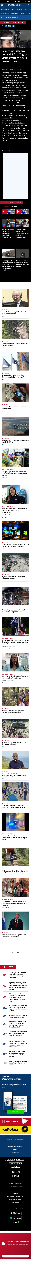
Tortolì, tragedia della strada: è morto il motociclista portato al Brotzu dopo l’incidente (18, 974)
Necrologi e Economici (15, 1186)
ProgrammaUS (5, 9)
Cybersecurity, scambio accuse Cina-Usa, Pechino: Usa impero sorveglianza (15, 545)
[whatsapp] (8, 1)
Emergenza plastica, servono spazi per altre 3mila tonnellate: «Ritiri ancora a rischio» (14, 473)
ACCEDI (27, 1)
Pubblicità (15, 1190)
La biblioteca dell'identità (15, 1146)
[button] (2, 26)
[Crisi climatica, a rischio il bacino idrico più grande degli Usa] (15, 426)
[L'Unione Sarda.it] (15, 5)
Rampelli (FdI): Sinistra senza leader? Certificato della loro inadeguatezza (22, 233)
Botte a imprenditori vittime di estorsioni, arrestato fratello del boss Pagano (15, 872)
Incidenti (23, 13)
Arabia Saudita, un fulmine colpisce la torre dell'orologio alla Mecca (22, 263)
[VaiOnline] (15, 1172)
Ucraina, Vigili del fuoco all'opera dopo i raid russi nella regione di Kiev (15, 611)
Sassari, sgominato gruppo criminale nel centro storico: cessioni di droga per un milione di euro (18, 1044)
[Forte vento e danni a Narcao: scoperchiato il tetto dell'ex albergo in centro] (15, 822)
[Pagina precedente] (21, 952)
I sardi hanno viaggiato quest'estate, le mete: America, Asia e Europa (15, 677)
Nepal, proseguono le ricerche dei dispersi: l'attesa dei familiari (13, 711)
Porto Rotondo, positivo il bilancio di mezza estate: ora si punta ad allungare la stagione (15, 903)
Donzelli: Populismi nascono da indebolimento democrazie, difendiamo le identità (8, 234)
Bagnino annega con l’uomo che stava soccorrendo (18, 1016)
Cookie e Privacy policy (15, 1183)
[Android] (15, 1218)
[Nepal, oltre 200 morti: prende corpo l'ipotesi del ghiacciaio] (15, 728)
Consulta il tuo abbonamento (15, 1139)
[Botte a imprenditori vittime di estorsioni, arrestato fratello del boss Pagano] (15, 857)
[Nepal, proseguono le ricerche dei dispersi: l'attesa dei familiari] (15, 696)
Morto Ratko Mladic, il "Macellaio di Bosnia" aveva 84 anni (14, 313)
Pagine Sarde (15, 1152)
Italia (26, 9)
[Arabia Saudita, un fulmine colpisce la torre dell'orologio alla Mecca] (23, 253)
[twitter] (3, 1)
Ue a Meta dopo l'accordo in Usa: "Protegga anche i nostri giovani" (13, 376)
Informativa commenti (15, 1199)
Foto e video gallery (12, 203)
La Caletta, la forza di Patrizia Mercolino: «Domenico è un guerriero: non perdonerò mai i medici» (15, 642)
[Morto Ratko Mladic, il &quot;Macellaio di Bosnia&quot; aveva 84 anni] (15, 298)
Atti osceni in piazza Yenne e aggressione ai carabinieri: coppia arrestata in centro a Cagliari (18, 1008)
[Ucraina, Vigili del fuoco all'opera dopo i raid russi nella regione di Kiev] (15, 596)
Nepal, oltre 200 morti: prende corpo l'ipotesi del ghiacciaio (14, 743)
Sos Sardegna (14, 13)
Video (12, 9)
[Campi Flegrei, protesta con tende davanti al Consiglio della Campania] (15, 791)
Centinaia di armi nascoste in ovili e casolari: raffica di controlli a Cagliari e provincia (18, 1034)
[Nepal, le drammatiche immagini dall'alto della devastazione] (15, 562)
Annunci (15, 1149)
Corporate (15, 1202)
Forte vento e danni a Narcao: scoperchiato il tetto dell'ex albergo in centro (14, 837)
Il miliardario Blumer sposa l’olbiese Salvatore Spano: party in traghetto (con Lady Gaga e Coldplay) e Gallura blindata (18, 985)
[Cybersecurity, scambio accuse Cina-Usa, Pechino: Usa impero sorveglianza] (15, 530)
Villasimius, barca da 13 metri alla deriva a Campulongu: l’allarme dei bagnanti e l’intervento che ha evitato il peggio (18, 997)
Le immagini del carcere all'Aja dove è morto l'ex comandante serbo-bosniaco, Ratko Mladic (8, 265)
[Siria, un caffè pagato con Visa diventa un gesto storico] (15, 392)
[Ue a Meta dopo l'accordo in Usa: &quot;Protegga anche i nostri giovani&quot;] (15, 361)
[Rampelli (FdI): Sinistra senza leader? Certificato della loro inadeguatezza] (23, 222)
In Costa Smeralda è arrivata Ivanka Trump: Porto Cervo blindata (18, 1063)
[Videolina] (15, 1121)
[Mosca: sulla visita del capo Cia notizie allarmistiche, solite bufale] (15, 921)
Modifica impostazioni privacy (15, 1196)
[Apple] (15, 1213)
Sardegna (19, 9)
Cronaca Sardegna (12, 22)
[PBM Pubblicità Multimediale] (15, 1176)
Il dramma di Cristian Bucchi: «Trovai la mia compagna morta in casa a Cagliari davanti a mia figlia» (18, 1024)
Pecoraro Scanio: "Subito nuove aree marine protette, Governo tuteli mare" (14, 775)
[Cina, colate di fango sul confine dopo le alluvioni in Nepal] (15, 329)
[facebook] (5, 1)
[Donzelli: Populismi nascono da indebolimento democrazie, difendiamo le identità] (8, 222)
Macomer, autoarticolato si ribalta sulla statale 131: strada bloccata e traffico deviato (17, 1053)
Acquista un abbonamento (15, 1143)
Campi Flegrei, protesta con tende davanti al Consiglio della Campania (13, 806)
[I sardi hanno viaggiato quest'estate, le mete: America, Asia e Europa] (15, 662)
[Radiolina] (15, 1129)
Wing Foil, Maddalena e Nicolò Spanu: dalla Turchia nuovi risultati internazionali (14, 510)
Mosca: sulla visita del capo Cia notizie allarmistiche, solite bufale (14, 935)
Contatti (15, 1193)
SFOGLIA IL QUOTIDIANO (9, 17)
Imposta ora (7, 1256)
